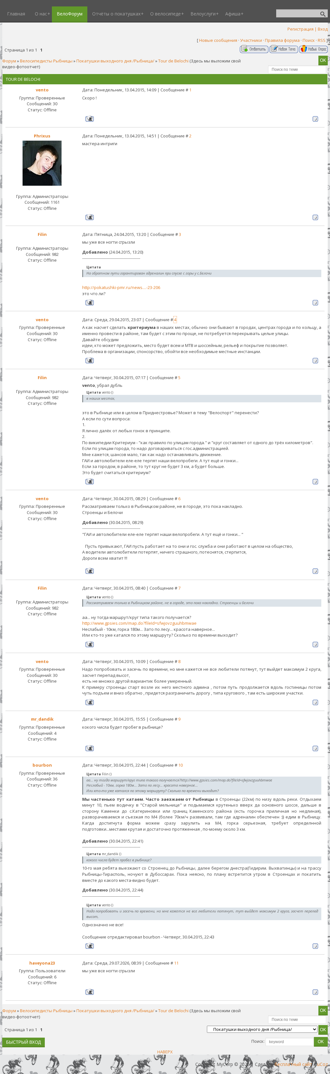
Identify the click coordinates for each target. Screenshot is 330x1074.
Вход (323, 29)
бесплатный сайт (293, 1064)
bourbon (42, 765)
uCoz (322, 1064)
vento (42, 90)
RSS (321, 40)
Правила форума (282, 40)
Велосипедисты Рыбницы (46, 61)
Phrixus (42, 136)
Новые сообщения (218, 40)
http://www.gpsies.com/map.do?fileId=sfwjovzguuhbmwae (139, 623)
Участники (251, 40)
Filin (42, 234)
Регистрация (300, 29)
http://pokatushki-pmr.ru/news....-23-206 (121, 287)
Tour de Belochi (173, 61)
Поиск (309, 40)
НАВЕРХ (165, 1052)
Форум (9, 61)
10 (180, 765)
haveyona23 (42, 963)
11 (176, 963)
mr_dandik (42, 719)
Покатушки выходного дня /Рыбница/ (115, 61)
